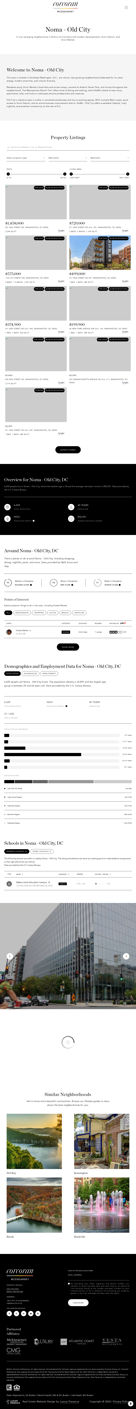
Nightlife (80, 613)
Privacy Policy (121, 1401)
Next (126, 956)
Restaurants (23, 613)
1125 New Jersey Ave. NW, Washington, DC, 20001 (34, 885)
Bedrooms (95, 158)
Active (53, 613)
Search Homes (68, 450)
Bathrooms (54, 158)
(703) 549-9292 (13, 1289)
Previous (10, 956)
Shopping (40, 613)
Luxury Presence (69, 1401)
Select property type (17, 158)
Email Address (75, 1275)
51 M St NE (21, 633)
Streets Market (22, 630)
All (9, 613)
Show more (68, 647)
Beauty (66, 613)
